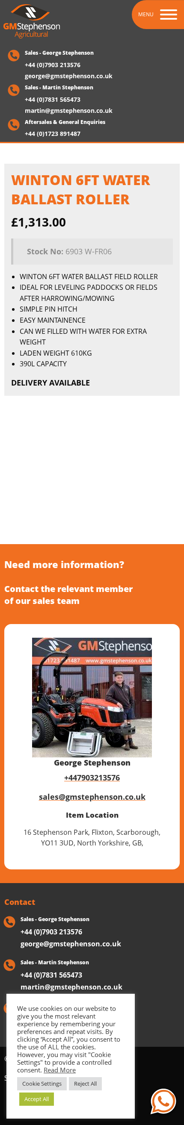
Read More (60, 1070)
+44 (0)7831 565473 (52, 100)
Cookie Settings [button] (42, 1083)
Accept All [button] (36, 1099)
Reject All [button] (85, 1083)
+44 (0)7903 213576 (52, 65)
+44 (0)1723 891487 (52, 134)
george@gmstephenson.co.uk (69, 76)
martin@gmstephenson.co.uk (69, 111)
